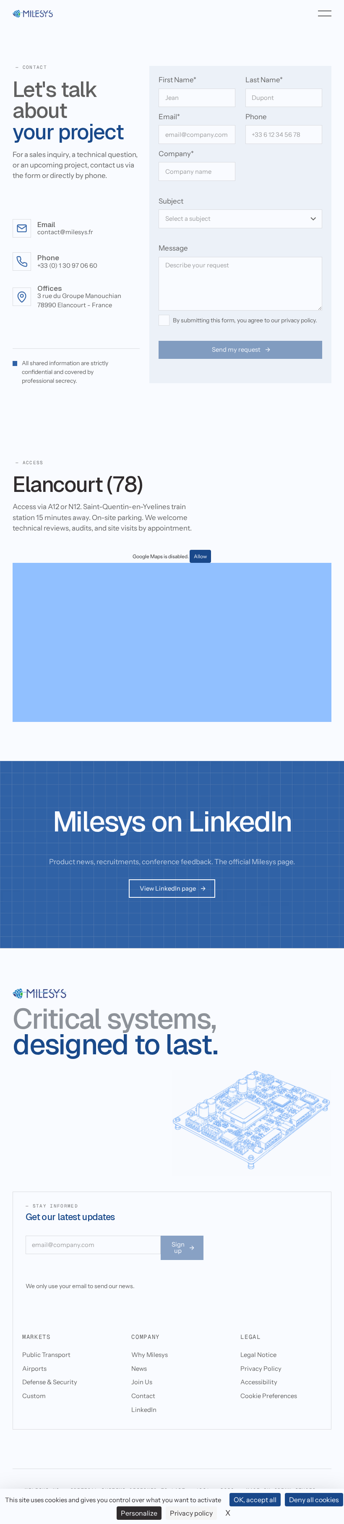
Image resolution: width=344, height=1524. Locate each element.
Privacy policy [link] (191, 1513)
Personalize (139, 1513)
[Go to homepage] (39, 994)
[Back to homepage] (33, 13)
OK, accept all (255, 1499)
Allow (200, 556)
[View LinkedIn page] (171, 888)
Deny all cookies (314, 1499)
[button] (324, 13)
